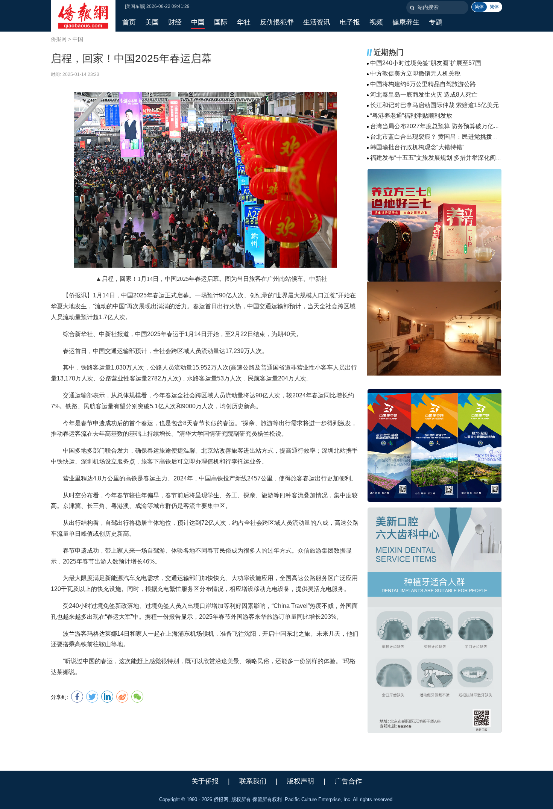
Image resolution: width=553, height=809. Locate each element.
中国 (78, 39)
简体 (479, 6)
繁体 (494, 6)
